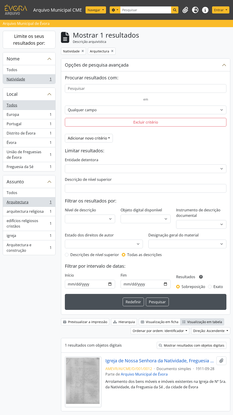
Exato (218, 286)
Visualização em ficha (161, 322)
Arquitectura (29, 203)
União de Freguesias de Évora (29, 154)
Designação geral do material (173, 235)
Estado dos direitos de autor (89, 235)
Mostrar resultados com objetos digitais (193, 345)
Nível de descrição (80, 210)
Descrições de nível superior (94, 254)
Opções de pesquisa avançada (97, 65)
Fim (124, 275)
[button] (185, 10)
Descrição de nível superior (88, 179)
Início (69, 275)
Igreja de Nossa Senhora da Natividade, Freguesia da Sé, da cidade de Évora (160, 360)
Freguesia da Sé (29, 167)
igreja (29, 236)
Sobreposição (193, 286)
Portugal (29, 125)
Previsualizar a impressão (87, 322)
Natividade (29, 80)
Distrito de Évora (29, 134)
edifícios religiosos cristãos (29, 223)
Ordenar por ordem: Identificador (159, 331)
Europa (29, 115)
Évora (29, 143)
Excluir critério (145, 122)
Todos (12, 69)
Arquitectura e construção (29, 247)
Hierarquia (126, 322)
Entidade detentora (81, 159)
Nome (13, 59)
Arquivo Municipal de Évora (144, 374)
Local (12, 94)
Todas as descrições (144, 254)
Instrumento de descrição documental (198, 213)
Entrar (219, 10)
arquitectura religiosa (29, 212)
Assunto (15, 182)
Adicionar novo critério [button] (87, 138)
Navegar (94, 10)
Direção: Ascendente (209, 331)
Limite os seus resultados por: (29, 39)
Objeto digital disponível (141, 210)
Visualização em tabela (204, 322)
